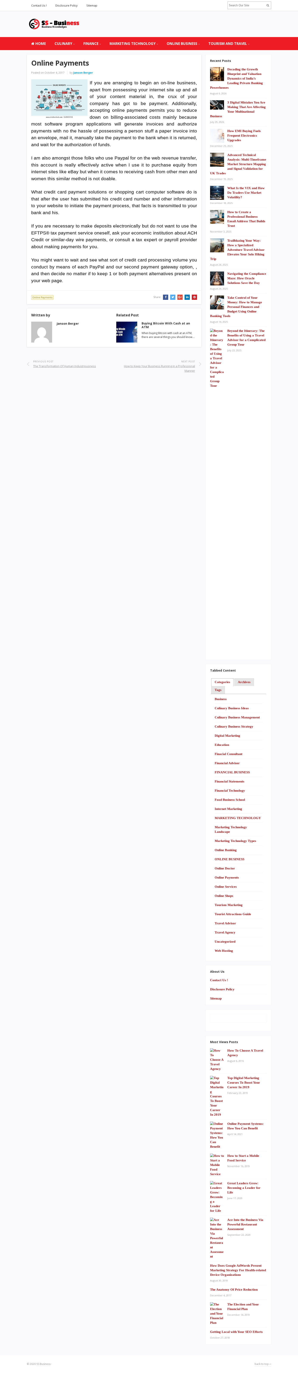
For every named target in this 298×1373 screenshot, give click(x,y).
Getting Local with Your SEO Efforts (236, 1332)
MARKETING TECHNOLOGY (133, 43)
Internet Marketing (228, 809)
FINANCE (90, 43)
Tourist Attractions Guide (233, 914)
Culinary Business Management (237, 717)
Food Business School (230, 799)
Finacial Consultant (228, 754)
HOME (40, 43)
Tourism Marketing (229, 905)
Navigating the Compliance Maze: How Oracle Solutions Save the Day (246, 278)
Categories (222, 682)
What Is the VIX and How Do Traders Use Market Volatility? (246, 192)
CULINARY (63, 43)
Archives (244, 682)
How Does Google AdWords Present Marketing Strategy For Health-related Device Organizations (238, 1270)
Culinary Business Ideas (232, 708)
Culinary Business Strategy (234, 726)
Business (221, 699)
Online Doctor (225, 868)
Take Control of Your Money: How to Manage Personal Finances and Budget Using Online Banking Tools (236, 307)
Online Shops (224, 896)
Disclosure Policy (66, 5)
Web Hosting (224, 950)
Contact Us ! (39, 5)
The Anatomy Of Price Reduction (234, 1289)
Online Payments (42, 297)
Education (222, 745)
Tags (218, 690)
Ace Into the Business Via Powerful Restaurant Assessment (245, 1224)
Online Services (226, 886)
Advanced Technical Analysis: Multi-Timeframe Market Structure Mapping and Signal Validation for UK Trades (238, 164)
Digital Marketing (227, 735)
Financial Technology (230, 790)
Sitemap (91, 5)
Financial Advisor (227, 763)
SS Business (43, 1364)
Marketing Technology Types (235, 841)
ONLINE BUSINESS (182, 43)
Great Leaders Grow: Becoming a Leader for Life (243, 1187)
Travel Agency (225, 932)
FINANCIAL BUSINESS (232, 772)
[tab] (222, 682)
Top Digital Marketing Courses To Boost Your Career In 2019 (243, 1082)
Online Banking (226, 850)
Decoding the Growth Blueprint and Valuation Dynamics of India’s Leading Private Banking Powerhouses (236, 78)
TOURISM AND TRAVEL (227, 43)
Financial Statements (229, 781)
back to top (262, 1364)
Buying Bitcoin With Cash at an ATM (166, 325)
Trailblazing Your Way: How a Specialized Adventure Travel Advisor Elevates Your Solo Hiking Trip (237, 250)
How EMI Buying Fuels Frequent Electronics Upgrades (244, 135)
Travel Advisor (225, 923)
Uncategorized (225, 941)
